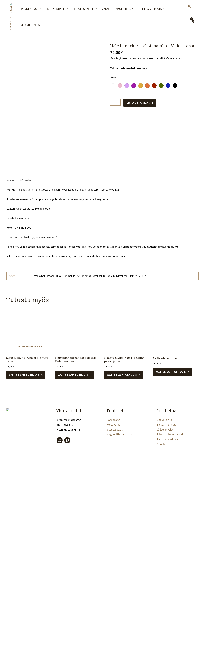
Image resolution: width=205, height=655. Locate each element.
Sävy (113, 77)
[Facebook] (67, 440)
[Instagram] (60, 440)
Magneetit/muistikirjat (118, 9)
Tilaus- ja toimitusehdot (171, 434)
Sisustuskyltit (83, 9)
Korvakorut (55, 9)
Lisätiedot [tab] (25, 181)
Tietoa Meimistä (150, 9)
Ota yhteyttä (30, 25)
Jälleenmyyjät (165, 430)
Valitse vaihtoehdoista (26, 375)
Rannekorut (30, 9)
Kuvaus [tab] (10, 181)
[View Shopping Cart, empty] (192, 23)
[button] (40, 9)
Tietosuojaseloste (167, 439)
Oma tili (161, 444)
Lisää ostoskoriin (140, 103)
